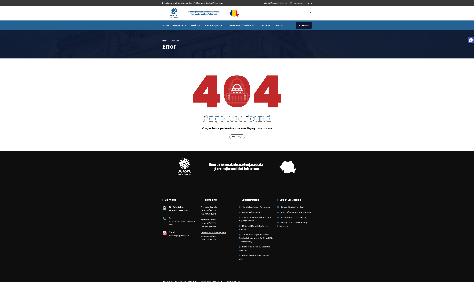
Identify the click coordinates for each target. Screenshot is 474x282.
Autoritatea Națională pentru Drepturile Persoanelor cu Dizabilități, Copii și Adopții (256, 238)
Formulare (265, 25)
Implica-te (304, 25)
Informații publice (213, 25)
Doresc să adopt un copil (292, 207)
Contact (279, 25)
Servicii (194, 25)
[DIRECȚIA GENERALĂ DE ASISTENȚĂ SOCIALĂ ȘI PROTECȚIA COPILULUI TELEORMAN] (204, 13)
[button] (471, 40)
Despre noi (178, 25)
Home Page (237, 136)
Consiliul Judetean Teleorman (256, 207)
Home (165, 41)
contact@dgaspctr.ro (302, 3)
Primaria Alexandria (251, 212)
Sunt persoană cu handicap (293, 217)
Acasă (165, 25)
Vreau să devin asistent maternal (296, 212)
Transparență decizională (242, 25)
